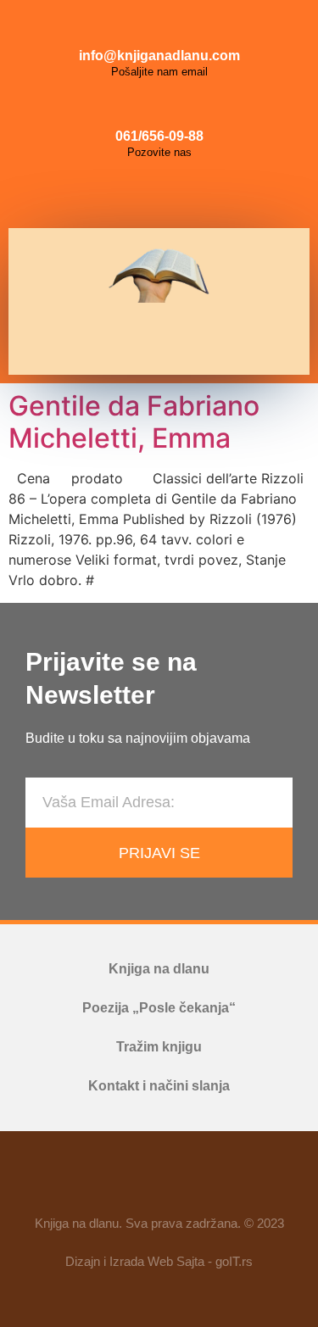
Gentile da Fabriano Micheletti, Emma (133, 421)
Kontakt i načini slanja (159, 1086)
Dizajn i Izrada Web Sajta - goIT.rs (159, 1261)
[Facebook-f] (110, 1180)
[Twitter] (198, 194)
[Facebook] (121, 194)
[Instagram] (159, 194)
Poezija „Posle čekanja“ (159, 1008)
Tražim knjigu (159, 1047)
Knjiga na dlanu (159, 969)
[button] (153, 339)
